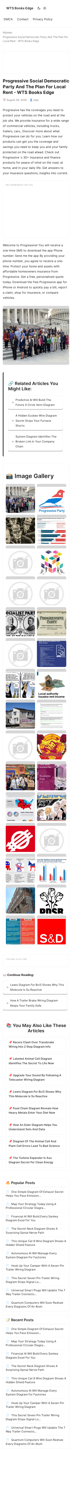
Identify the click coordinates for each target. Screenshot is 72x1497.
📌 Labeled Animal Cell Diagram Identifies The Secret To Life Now (31, 1061)
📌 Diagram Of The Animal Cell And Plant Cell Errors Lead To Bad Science (34, 1143)
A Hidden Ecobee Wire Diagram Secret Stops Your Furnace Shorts (36, 420)
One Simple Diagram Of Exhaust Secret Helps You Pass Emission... (35, 1193)
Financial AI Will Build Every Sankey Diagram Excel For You (32, 1218)
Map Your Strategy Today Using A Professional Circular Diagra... (31, 1206)
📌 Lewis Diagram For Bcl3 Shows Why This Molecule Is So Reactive (35, 1094)
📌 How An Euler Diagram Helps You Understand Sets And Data (33, 1127)
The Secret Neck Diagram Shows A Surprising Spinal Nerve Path (32, 1230)
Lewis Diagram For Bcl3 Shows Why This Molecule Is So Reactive (37, 987)
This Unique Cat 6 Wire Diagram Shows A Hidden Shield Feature (36, 1243)
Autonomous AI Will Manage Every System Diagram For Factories (31, 1255)
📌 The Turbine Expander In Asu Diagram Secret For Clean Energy (31, 1160)
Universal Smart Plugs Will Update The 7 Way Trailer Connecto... (35, 1292)
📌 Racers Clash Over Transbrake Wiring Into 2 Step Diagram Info (31, 1044)
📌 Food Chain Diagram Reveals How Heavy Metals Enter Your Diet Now (33, 1110)
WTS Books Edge (19, 8)
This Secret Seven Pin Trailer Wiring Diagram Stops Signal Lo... (32, 1280)
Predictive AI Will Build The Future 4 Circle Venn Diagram (35, 402)
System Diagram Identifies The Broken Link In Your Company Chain (36, 441)
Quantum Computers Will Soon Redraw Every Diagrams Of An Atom (34, 1304)
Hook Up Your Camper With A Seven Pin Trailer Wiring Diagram (35, 1267)
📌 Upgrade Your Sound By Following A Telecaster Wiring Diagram (35, 1077)
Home (7, 32)
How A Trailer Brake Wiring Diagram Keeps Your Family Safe (34, 1003)
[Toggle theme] (42, 8)
